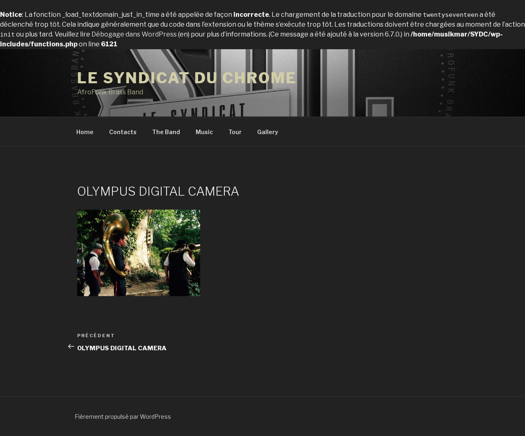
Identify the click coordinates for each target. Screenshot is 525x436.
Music (204, 131)
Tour (235, 131)
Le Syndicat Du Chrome (187, 78)
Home (85, 131)
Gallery (267, 131)
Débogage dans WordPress (134, 34)
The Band (166, 131)
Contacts (123, 131)
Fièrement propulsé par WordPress (123, 416)
